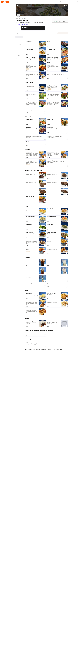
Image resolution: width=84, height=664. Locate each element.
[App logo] (5, 2)
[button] (14, 2)
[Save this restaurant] (64, 5)
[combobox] (67, 2)
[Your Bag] (82, 2)
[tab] (19, 37)
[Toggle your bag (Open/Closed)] (82, 2)
